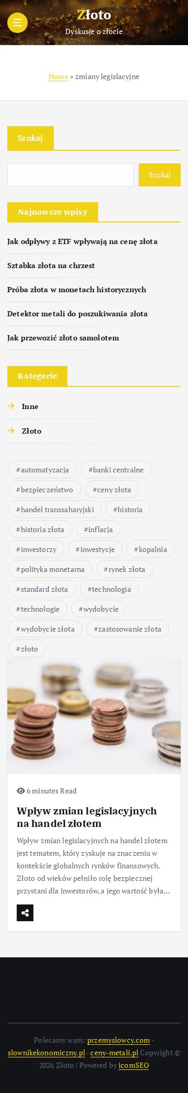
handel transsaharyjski (57, 509)
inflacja (100, 529)
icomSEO (134, 1065)
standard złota (44, 589)
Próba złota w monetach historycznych (76, 289)
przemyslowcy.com (118, 1040)
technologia (111, 589)
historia (130, 509)
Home (58, 76)
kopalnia (153, 549)
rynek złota (127, 569)
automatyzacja (45, 469)
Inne (30, 406)
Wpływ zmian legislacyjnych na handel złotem (87, 817)
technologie (40, 609)
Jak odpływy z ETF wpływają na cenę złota (82, 241)
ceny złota (114, 489)
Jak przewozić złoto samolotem (63, 338)
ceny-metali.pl (114, 1052)
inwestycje (97, 549)
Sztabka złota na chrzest (51, 265)
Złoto (31, 431)
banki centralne (118, 469)
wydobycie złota (48, 629)
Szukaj (30, 138)
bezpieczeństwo (47, 489)
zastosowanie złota (129, 629)
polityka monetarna (53, 569)
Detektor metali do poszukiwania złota (77, 313)
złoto (30, 649)
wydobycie (101, 609)
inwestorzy (38, 549)
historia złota (43, 529)
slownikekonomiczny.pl (46, 1052)
